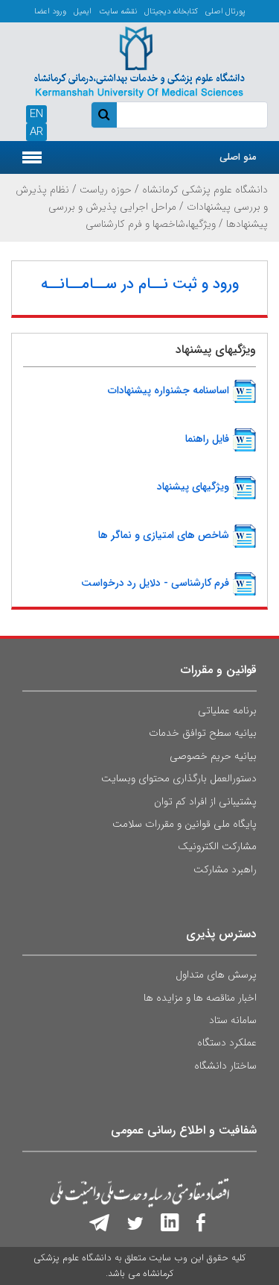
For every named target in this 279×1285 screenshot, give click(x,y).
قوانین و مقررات (219, 669)
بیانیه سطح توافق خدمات (203, 733)
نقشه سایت (118, 11)
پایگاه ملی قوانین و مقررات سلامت (184, 824)
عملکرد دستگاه (227, 1042)
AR (36, 132)
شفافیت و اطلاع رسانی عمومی (184, 1130)
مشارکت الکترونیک (217, 846)
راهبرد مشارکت (225, 869)
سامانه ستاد (233, 1020)
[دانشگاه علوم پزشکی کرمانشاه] (139, 59)
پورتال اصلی (225, 11)
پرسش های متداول (216, 974)
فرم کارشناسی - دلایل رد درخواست (155, 583)
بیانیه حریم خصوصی (213, 756)
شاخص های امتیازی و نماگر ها (163, 534)
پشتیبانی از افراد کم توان (205, 801)
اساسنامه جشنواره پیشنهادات (168, 390)
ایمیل (83, 11)
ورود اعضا (50, 11)
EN (36, 114)
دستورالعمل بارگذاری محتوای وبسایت (179, 778)
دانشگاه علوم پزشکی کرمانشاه (205, 189)
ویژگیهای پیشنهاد (193, 486)
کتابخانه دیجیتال (171, 11)
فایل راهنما (207, 439)
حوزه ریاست (106, 189)
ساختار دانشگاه (225, 1065)
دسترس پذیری (221, 934)
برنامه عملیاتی (227, 710)
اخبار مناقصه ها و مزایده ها (200, 997)
